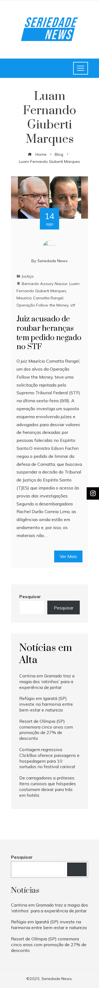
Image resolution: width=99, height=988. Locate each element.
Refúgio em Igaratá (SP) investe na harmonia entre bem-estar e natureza (46, 704)
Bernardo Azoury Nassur (44, 283)
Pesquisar (30, 596)
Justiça (28, 276)
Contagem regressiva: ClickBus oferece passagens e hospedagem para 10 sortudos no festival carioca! (49, 758)
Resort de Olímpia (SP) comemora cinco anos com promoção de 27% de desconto (46, 729)
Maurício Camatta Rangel (39, 297)
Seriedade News (52, 260)
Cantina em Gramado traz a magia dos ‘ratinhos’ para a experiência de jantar (47, 681)
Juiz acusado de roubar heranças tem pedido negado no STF (48, 333)
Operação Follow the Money (42, 305)
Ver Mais (68, 556)
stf (72, 305)
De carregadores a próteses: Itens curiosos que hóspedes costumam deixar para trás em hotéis (47, 786)
